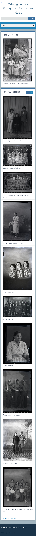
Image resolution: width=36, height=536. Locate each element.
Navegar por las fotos (9, 518)
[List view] (28, 92)
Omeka (12, 533)
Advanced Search (29, 18)
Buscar (33, 18)
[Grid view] (31, 92)
